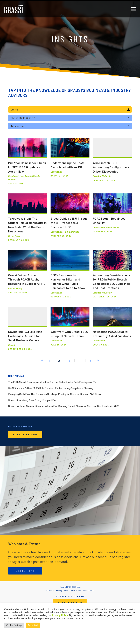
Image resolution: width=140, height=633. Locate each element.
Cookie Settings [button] (14, 625)
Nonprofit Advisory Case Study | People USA (32, 400)
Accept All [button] (33, 625)
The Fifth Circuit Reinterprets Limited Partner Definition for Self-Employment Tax (52, 382)
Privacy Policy (60, 615)
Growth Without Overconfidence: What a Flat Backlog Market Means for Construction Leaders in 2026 (63, 406)
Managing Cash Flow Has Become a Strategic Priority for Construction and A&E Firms (54, 394)
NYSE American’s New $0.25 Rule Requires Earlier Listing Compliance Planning (50, 388)
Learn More (25, 570)
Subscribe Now (25, 434)
